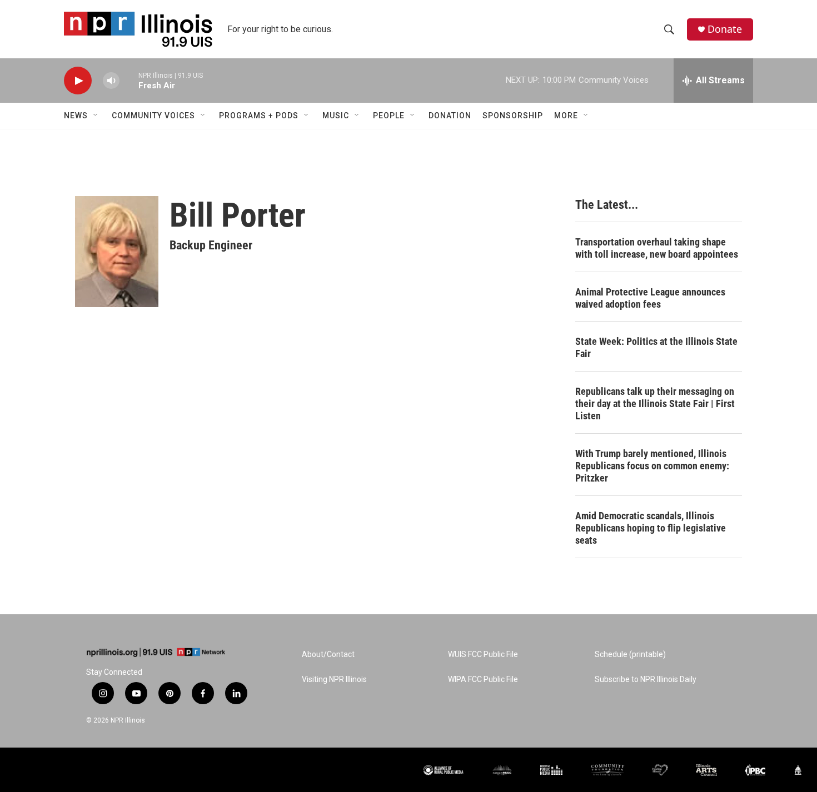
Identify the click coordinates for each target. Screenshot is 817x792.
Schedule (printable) (630, 654)
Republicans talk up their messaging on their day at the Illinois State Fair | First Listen (655, 403)
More (566, 115)
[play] (78, 80)
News (76, 115)
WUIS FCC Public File (483, 654)
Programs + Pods (258, 115)
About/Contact (328, 654)
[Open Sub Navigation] (96, 115)
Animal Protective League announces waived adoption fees (650, 298)
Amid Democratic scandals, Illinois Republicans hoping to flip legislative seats (650, 528)
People (389, 115)
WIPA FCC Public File (483, 679)
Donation (450, 115)
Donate (725, 29)
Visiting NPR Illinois (334, 679)
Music (335, 115)
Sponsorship (512, 115)
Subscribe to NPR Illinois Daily (645, 679)
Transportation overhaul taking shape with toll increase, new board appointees (656, 248)
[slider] (129, 80)
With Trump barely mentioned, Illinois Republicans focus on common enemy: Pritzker (652, 466)
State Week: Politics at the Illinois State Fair (656, 347)
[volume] (111, 80)
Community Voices (153, 115)
